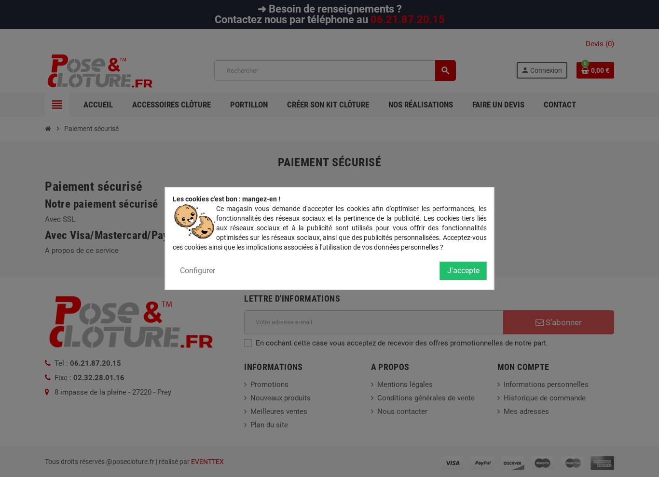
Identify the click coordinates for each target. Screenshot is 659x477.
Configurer (197, 270)
